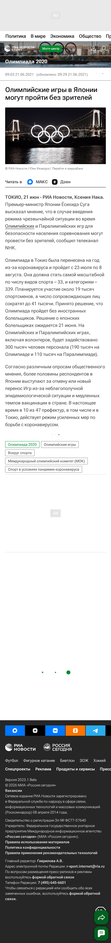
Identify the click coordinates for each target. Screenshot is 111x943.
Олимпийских (19, 226)
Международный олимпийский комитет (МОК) (46, 461)
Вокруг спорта (20, 453)
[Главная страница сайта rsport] (31, 48)
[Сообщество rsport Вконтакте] (55, 730)
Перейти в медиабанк (67, 168)
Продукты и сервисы (75, 769)
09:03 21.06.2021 (19, 74)
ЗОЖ (84, 760)
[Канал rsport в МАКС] (15, 730)
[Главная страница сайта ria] (6, 48)
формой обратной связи (53, 877)
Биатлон (67, 760)
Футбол (11, 760)
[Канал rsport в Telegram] (95, 730)
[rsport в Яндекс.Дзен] (35, 730)
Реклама (43, 769)
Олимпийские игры (60, 444)
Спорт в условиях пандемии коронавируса (43, 469)
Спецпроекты (17, 769)
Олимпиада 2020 (22, 444)
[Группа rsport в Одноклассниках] (75, 730)
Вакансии (13, 790)
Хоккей (99, 760)
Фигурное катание (39, 760)
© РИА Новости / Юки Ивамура (27, 168)
